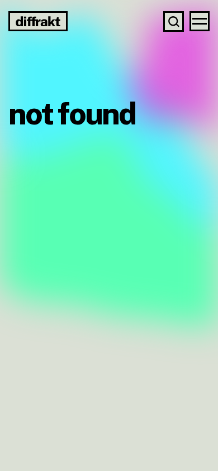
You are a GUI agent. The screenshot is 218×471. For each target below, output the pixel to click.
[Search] (173, 21)
